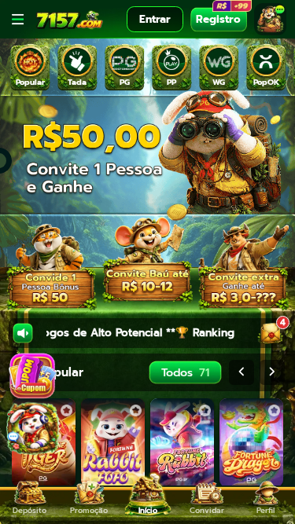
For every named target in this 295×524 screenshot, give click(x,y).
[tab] (29, 67)
